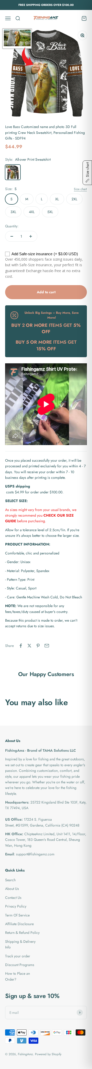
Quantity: (11, 226)
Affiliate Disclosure (19, 923)
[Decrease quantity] (11, 236)
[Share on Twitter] (29, 645)
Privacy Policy (15, 906)
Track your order (17, 956)
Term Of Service (17, 915)
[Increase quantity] (30, 236)
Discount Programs (19, 964)
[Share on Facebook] (20, 645)
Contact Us (13, 897)
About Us (12, 888)
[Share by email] (46, 645)
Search (10, 879)
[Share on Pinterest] (38, 645)
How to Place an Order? (17, 976)
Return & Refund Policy (22, 932)
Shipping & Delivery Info (20, 944)
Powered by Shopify (48, 1054)
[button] (87, 172)
